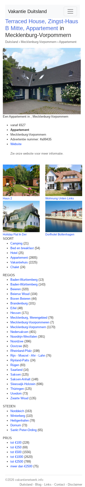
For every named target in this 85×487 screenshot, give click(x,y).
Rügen (14, 365)
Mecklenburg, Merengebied (28, 317)
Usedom (16, 393)
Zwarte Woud (19, 398)
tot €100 (15, 442)
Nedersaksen (19, 332)
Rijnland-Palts (19, 360)
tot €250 (15, 447)
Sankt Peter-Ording (23, 430)
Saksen (15, 374)
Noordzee (16, 341)
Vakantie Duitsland (27, 11)
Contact (59, 484)
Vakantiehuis (19, 262)
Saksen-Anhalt (20, 379)
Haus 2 (7, 198)
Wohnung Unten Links (59, 198)
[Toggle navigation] (70, 11)
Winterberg (17, 416)
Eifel (13, 308)
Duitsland (11, 42)
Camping (16, 243)
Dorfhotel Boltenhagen (59, 234)
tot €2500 (16, 461)
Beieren (15, 289)
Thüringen (17, 389)
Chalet (14, 267)
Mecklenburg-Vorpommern (38, 42)
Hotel (13, 253)
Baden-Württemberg (24, 284)
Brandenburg (19, 303)
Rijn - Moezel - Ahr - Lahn (27, 355)
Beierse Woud (20, 294)
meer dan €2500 (21, 466)
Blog (38, 484)
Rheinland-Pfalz (21, 351)
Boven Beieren (20, 298)
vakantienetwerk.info (29, 480)
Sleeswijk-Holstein (22, 384)
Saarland (16, 370)
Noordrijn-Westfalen (23, 336)
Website (15, 144)
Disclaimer (75, 484)
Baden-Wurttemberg (24, 279)
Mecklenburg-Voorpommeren (29, 322)
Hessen (15, 313)
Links (47, 484)
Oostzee (16, 346)
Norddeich (17, 411)
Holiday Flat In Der (15, 234)
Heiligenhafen (19, 420)
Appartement (67, 42)
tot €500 (15, 452)
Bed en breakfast (22, 248)
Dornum (15, 425)
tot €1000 (16, 457)
